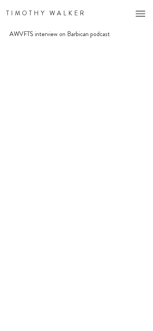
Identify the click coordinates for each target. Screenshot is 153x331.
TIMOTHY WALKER (46, 13)
